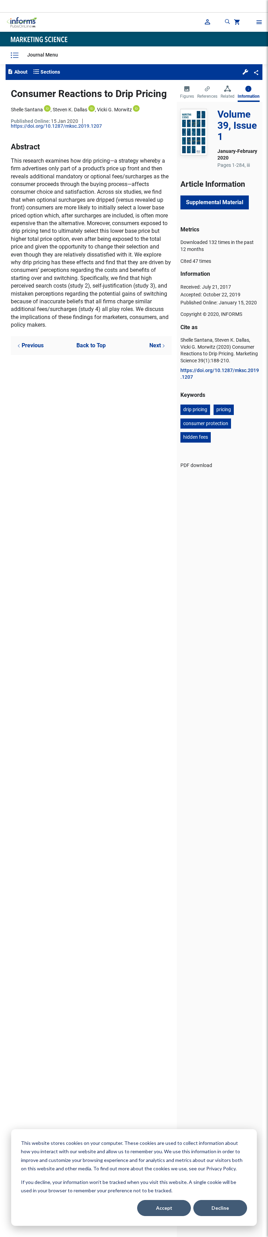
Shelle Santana (27, 109)
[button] (245, 71)
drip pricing (195, 409)
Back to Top (91, 345)
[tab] (187, 93)
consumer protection (205, 423)
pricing (223, 409)
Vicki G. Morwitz (114, 109)
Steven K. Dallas (70, 109)
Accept (164, 1208)
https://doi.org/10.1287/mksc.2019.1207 (56, 126)
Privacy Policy (221, 1168)
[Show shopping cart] (236, 23)
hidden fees (195, 437)
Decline (220, 1208)
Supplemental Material (214, 202)
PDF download (196, 465)
